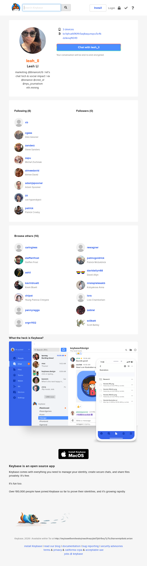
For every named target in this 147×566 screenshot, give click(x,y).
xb (26, 122)
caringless (31, 247)
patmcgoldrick (95, 258)
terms (47, 550)
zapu (28, 158)
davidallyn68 (95, 271)
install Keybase (33, 546)
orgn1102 (30, 323)
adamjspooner (34, 183)
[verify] (126, 8)
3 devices (68, 29)
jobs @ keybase (73, 554)
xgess (28, 133)
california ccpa (73, 550)
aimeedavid (32, 171)
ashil (28, 272)
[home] (16, 6)
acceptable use (94, 550)
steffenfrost (32, 258)
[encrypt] (119, 8)
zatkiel (91, 310)
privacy (57, 550)
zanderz (30, 145)
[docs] (133, 8)
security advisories (112, 546)
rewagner (92, 247)
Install (98, 8)
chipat (29, 296)
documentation (71, 546)
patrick (29, 208)
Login (111, 8)
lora (89, 296)
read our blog (52, 546)
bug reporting (90, 546)
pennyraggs (32, 310)
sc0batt (91, 321)
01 (26, 196)
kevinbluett (32, 283)
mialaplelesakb (96, 283)
